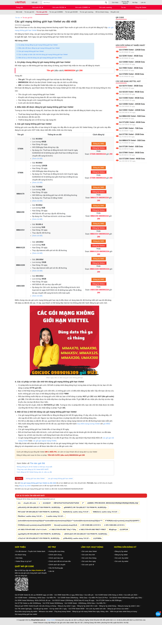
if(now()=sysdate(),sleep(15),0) (65, 525)
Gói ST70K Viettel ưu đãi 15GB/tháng (28, 603)
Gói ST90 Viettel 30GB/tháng (53, 603)
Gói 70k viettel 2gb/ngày (23, 609)
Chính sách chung (55, 555)
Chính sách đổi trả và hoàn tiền (60, 561)
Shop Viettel (51, 620)
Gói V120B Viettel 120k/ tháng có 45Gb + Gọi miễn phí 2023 (116, 595)
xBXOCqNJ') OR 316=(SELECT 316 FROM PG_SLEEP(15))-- (86, 534)
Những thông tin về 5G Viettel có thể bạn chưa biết (34, 467)
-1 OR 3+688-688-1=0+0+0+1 (90, 525)
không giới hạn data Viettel (35, 478)
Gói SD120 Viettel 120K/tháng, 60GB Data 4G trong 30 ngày (73, 600)
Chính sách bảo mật (56, 558)
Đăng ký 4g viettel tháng (107, 606)
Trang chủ (19, 7)
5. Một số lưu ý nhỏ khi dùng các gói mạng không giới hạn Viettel (39, 58)
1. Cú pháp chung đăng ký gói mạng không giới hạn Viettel (37, 45)
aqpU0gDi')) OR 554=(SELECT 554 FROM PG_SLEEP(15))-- (39, 534)
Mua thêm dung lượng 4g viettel (26, 611)
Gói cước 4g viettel (121, 561)
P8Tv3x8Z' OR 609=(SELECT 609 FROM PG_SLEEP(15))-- (39, 512)
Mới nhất (19, 12)
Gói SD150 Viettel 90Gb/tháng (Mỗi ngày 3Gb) (125, 597)
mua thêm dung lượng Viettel (88, 424)
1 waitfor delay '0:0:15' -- (55, 516)
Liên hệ (143, 2)
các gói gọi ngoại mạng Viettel (44, 441)
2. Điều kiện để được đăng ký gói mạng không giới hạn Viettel (38, 48)
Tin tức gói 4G (29, 12)
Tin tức (123, 7)
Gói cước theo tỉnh (88, 555)
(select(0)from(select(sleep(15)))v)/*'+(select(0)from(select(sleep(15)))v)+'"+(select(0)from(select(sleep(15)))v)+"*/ (60, 521)
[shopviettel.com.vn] (21, 2)
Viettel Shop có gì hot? (24, 561)
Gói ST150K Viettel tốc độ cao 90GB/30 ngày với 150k (34, 595)
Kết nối (35, 2)
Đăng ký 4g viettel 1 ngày (66, 606)
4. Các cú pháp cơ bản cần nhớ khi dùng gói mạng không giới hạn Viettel (42, 54)
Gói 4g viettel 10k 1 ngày (58, 609)
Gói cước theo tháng (89, 558)
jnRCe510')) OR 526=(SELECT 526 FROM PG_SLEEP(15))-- (39, 507)
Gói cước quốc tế (88, 564)
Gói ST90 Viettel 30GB (76, 609)
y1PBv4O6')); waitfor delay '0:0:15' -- (76, 538)
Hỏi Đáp (134, 2)
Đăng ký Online (99, 148)
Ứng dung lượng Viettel (62, 611)
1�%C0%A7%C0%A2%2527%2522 (66, 503)
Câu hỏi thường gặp (56, 568)
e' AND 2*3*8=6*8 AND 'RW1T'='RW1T (92, 529)
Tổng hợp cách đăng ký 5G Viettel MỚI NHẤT (33, 469)
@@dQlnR (47, 503)
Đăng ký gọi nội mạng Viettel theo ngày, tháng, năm (90, 611)
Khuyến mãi (115, 12)
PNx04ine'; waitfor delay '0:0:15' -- (30, 516)
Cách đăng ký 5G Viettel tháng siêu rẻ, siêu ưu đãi (34, 472)
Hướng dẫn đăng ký (125, 2)
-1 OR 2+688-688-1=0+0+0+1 (114, 525)
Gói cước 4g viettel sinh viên (96, 609)
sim (19, 503)
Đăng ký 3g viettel (121, 551)
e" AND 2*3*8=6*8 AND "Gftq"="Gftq (62, 529)
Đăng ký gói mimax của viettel (118, 609)
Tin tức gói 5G (41, 12)
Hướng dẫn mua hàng (56, 551)
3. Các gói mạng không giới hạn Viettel (30, 51)
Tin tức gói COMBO (56, 12)
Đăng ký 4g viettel (121, 555)
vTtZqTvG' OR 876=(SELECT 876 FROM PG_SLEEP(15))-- (39, 538)
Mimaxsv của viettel (46, 611)
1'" (83, 503)
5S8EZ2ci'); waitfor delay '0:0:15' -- (106, 512)
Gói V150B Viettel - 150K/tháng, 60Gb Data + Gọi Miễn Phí (35, 597)
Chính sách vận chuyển (57, 564)
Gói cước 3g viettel (121, 558)
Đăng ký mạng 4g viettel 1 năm (129, 606)
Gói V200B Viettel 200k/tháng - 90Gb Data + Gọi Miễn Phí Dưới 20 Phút (83, 597)
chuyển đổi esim (29, 503)
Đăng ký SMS (98, 144)
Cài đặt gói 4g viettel (41, 609)
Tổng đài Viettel (140, 7)
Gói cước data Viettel (89, 551)
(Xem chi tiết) (37, 158)
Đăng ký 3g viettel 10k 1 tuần (87, 606)
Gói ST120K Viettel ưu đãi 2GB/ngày (109, 600)
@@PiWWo (97, 538)
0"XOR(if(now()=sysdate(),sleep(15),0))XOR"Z (122, 521)
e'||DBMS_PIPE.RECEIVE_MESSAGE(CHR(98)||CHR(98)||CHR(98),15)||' (112, 503)
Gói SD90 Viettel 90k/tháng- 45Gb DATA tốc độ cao (32, 600)
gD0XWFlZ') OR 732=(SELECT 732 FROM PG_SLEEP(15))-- (85, 507)
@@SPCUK (124, 529)
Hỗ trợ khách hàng (101, 12)
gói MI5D (106, 424)
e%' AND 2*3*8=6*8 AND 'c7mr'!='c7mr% (32, 529)
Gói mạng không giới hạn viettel (26, 614)
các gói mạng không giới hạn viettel (60, 478)
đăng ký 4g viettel (25, 486)
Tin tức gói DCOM (71, 12)
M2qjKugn (113, 529)
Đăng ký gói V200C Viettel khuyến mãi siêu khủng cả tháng (35, 606)
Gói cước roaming (105, 7)
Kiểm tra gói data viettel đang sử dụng (123, 611)
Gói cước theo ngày (89, 561)
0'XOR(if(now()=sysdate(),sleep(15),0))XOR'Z (34, 525)
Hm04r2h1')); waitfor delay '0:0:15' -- (76, 512)
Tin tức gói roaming (86, 12)
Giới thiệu (115, 2)
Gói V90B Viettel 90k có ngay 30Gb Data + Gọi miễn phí (73, 595)
